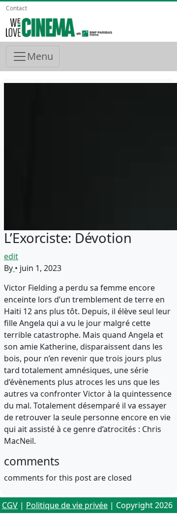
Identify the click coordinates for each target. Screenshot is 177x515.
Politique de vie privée (67, 505)
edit (11, 256)
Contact (16, 8)
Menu (40, 56)
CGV (10, 505)
